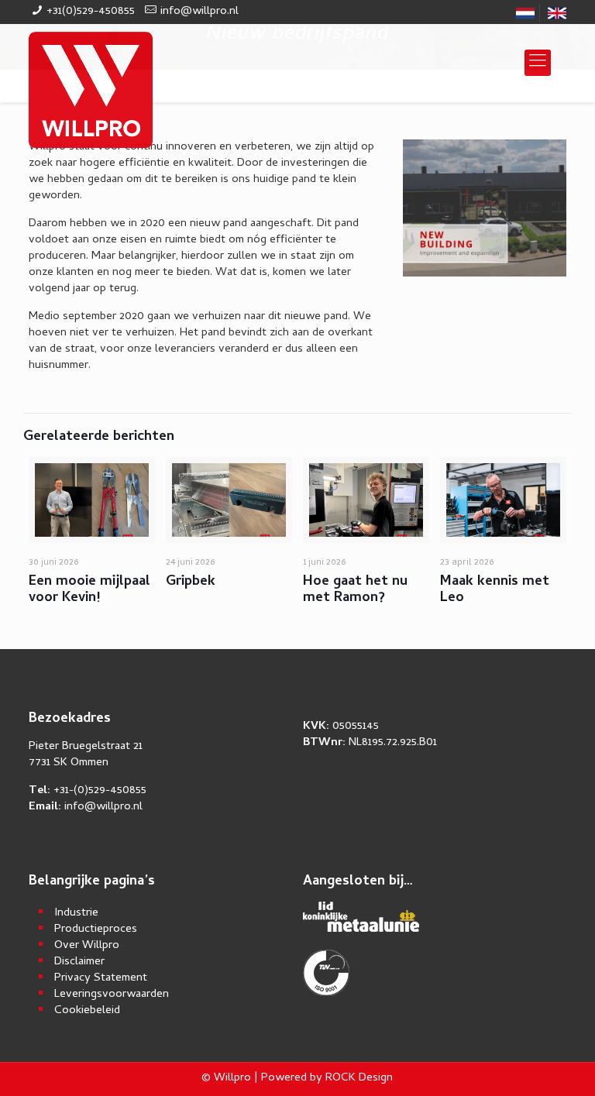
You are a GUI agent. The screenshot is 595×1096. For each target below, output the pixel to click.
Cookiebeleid (87, 1011)
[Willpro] (91, 90)
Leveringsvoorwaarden (111, 995)
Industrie (76, 913)
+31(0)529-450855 (90, 11)
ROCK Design (359, 1078)
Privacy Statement (100, 979)
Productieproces (95, 930)
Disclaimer (79, 962)
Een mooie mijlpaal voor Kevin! (89, 590)
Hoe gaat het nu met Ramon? (355, 590)
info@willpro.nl (199, 11)
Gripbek (190, 582)
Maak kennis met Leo (494, 590)
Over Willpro (86, 946)
